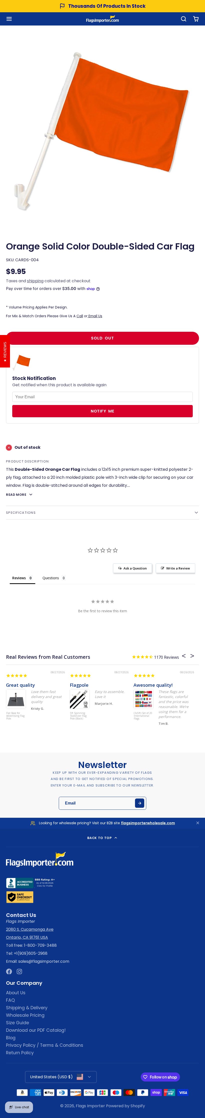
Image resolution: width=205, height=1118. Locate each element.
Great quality (20, 685)
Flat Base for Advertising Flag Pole (15, 716)
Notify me (102, 411)
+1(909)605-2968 (31, 953)
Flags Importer (90, 1106)
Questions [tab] (50, 578)
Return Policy (20, 1052)
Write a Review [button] (178, 568)
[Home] (102, 18)
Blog (11, 1038)
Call (79, 316)
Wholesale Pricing (25, 1015)
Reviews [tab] (19, 578)
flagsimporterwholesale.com (148, 823)
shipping (35, 281)
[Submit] (139, 803)
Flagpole (79, 685)
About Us (16, 992)
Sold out (102, 338)
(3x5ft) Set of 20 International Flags (143, 716)
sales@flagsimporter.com (43, 961)
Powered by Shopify (125, 1106)
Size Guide (17, 1022)
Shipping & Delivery (27, 1008)
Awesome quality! (153, 685)
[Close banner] (197, 823)
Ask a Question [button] (135, 568)
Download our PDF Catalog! (36, 1030)
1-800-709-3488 (40, 945)
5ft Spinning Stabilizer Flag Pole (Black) (78, 716)
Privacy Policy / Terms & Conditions (44, 1045)
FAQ (10, 1000)
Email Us (95, 316)
